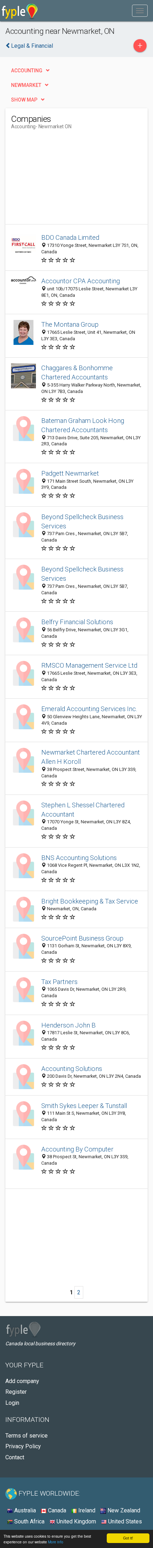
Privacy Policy (23, 1446)
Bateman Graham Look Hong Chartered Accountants (82, 425)
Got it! (128, 1538)
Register (16, 1391)
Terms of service (26, 1435)
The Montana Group (70, 324)
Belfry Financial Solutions (77, 622)
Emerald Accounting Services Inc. (89, 709)
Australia (24, 1510)
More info (55, 1541)
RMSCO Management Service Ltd (89, 665)
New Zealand (123, 1510)
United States (124, 1521)
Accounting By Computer (77, 1149)
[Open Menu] (140, 11)
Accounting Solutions (71, 1068)
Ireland (86, 1510)
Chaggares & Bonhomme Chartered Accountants (77, 372)
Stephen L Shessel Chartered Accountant (83, 809)
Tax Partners (59, 981)
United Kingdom (75, 1521)
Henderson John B (68, 1025)
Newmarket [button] (26, 85)
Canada (56, 1510)
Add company (22, 1381)
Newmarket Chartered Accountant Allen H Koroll (90, 757)
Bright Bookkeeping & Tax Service (89, 901)
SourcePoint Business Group (82, 938)
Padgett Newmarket (70, 473)
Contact (14, 1457)
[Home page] (19, 11)
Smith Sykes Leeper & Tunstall (84, 1105)
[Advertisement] (64, 179)
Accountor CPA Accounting (80, 281)
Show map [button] (24, 100)
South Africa (28, 1521)
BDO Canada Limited (70, 237)
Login (12, 1402)
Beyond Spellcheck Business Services (82, 521)
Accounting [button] (26, 70)
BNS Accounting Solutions (79, 857)
